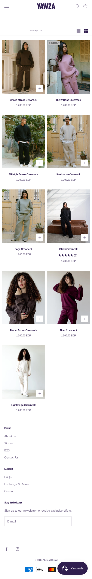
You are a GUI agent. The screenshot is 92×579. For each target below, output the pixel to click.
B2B (7, 450)
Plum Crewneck (68, 330)
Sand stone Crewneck (68, 174)
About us (10, 436)
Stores (8, 443)
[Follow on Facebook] (6, 549)
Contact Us (11, 457)
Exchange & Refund (17, 484)
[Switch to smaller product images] (86, 30)
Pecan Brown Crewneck (23, 330)
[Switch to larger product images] (78, 30)
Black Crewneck (68, 249)
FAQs (8, 477)
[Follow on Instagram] (17, 549)
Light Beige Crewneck (23, 405)
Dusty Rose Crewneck (68, 100)
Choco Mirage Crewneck (23, 100)
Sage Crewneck (23, 249)
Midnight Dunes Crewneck (23, 174)
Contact (9, 491)
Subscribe (16, 535)
